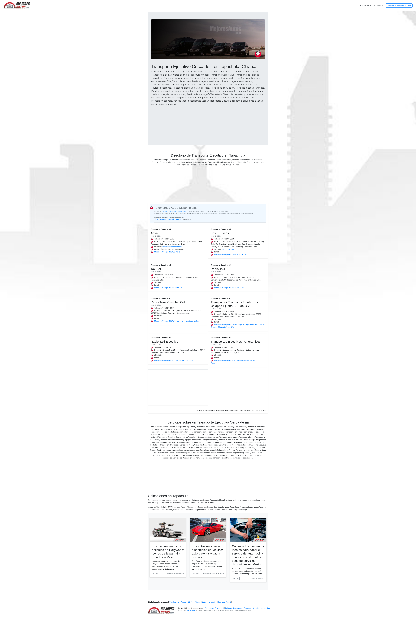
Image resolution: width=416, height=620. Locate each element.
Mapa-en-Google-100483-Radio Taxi (229, 288)
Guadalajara (174, 602)
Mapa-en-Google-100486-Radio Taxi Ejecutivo (173, 360)
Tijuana (198, 602)
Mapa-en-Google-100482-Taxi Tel (168, 288)
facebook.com (228, 249)
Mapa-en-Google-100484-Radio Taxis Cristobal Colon (176, 321)
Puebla (183, 602)
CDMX (190, 602)
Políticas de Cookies (233, 608)
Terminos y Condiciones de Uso (257, 608)
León (204, 602)
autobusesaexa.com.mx (172, 247)
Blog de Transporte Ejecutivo (372, 5)
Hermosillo (212, 602)
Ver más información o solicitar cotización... (168, 220)
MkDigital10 (191, 610)
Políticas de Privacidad (214, 608)
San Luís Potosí (224, 602)
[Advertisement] (208, 122)
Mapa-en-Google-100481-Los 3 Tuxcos (230, 254)
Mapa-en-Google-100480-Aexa (167, 252)
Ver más (155, 574)
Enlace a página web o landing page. (175, 211)
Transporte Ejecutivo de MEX (399, 5)
